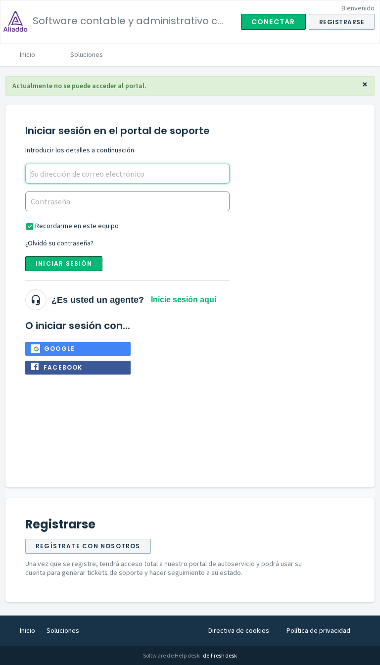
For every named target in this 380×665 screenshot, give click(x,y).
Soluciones (86, 54)
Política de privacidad (318, 630)
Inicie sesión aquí (183, 299)
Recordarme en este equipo (77, 225)
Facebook (63, 367)
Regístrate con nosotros (88, 546)
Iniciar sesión (64, 263)
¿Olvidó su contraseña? (59, 242)
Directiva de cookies (238, 630)
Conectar (273, 22)
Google (59, 348)
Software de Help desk (172, 655)
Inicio (27, 54)
